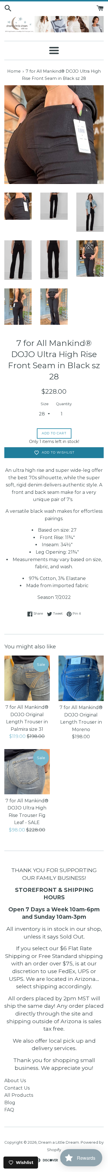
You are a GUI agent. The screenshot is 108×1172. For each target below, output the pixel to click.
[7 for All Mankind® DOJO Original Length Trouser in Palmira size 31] (27, 678)
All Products (18, 1095)
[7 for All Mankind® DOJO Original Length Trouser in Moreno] (81, 678)
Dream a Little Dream (58, 1142)
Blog (9, 1102)
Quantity (64, 404)
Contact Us (17, 1088)
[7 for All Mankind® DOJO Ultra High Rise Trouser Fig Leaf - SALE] (27, 771)
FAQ (9, 1109)
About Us (15, 1080)
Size (45, 404)
